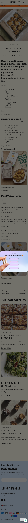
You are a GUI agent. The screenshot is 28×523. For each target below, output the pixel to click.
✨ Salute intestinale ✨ (14, 261)
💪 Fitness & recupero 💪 (14, 264)
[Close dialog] (27, 252)
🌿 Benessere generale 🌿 (14, 267)
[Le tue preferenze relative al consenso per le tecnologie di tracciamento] (25, 520)
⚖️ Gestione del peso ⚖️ (14, 258)
